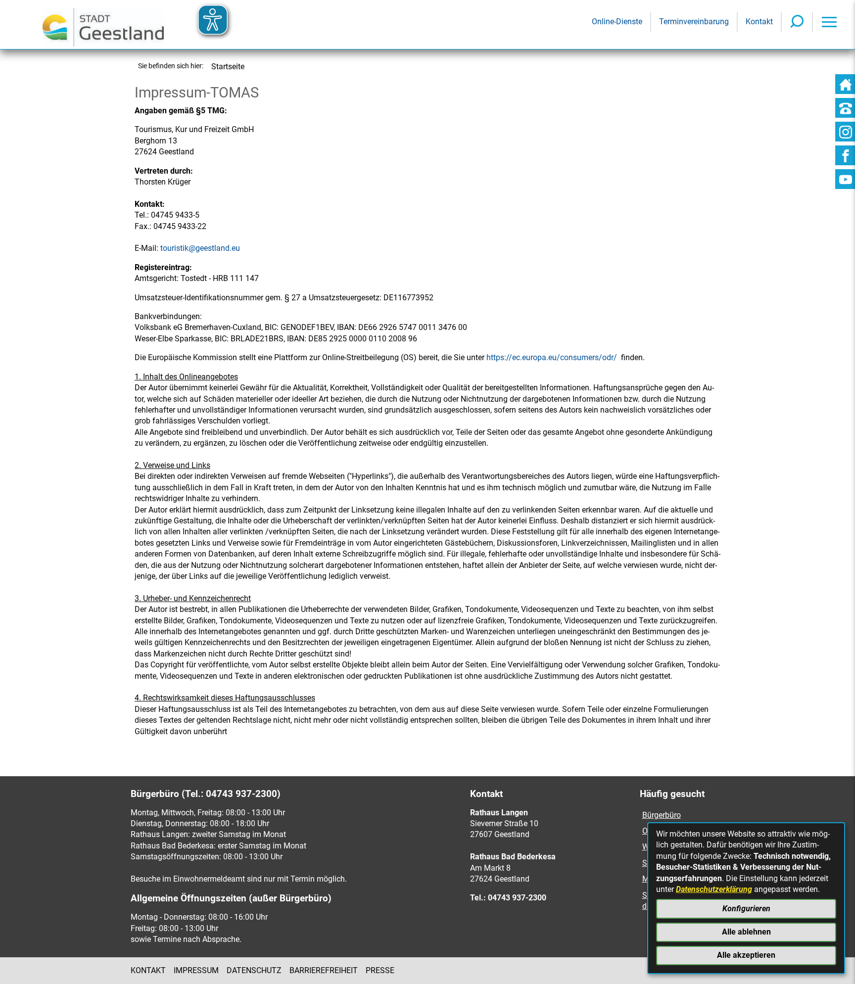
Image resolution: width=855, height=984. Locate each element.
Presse (380, 970)
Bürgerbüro (661, 815)
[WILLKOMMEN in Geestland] (103, 24)
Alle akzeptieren (746, 955)
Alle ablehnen (746, 932)
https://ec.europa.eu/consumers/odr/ (551, 357)
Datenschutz (254, 970)
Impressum (196, 970)
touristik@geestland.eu (200, 248)
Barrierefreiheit (323, 970)
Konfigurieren (746, 908)
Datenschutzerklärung (714, 889)
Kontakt (148, 970)
